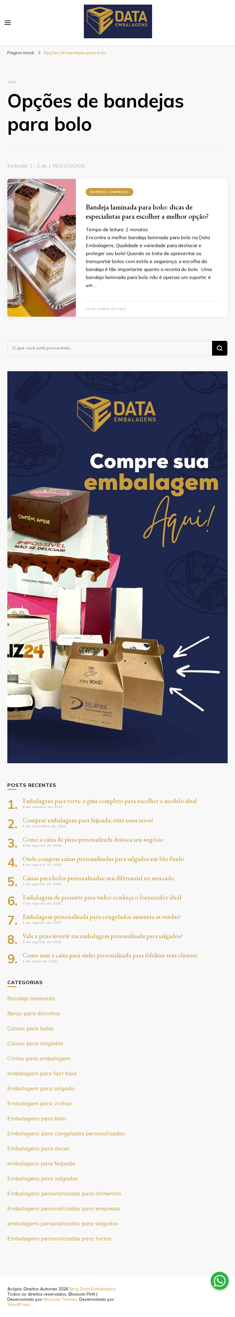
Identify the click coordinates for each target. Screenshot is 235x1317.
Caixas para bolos (30, 1028)
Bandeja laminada (109, 192)
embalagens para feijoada (41, 1163)
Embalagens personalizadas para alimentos (64, 1193)
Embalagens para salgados (42, 1178)
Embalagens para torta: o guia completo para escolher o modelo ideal (110, 801)
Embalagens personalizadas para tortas (59, 1238)
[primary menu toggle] (8, 23)
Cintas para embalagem (38, 1058)
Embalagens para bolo (36, 1118)
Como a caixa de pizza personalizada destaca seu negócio (93, 839)
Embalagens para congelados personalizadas (66, 1133)
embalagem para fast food (41, 1073)
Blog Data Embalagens (92, 1289)
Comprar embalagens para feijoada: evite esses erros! (88, 820)
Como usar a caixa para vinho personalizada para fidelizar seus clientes (110, 955)
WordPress (18, 1304)
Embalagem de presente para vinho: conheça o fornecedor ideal (102, 897)
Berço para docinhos (33, 1013)
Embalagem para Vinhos (39, 1103)
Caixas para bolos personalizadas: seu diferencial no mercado (98, 878)
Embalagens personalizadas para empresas (63, 1208)
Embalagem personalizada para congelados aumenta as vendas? (102, 917)
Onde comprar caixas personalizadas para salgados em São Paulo (103, 859)
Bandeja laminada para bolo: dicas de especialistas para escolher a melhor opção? (147, 211)
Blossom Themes (60, 1299)
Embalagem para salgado (40, 1088)
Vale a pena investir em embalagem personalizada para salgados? (103, 936)
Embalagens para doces (38, 1148)
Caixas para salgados (35, 1043)
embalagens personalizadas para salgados (62, 1223)
